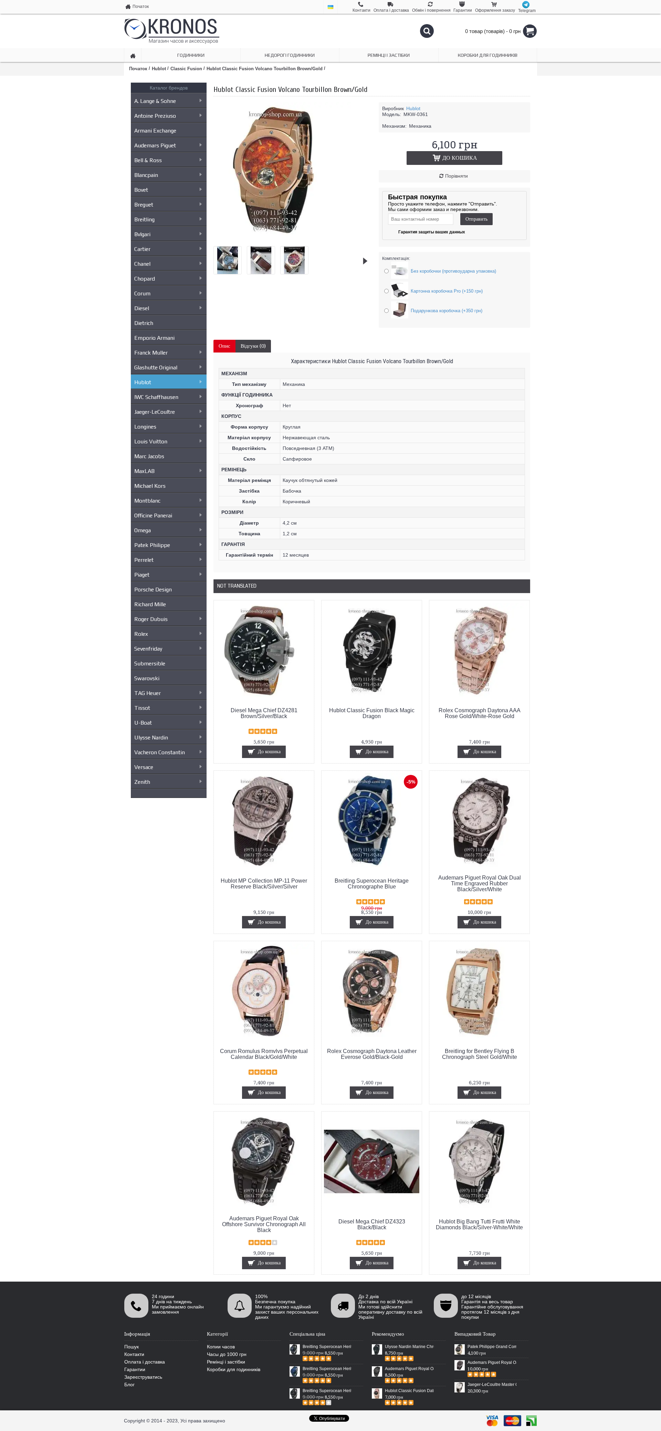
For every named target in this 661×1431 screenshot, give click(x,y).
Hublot (142, 382)
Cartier (142, 249)
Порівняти (456, 176)
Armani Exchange (155, 130)
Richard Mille (150, 604)
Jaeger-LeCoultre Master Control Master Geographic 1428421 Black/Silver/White (492, 1384)
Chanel (142, 264)
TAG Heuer (147, 693)
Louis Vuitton (150, 441)
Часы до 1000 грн (226, 1354)
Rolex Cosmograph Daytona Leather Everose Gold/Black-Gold (372, 1054)
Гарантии (134, 1369)
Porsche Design (153, 589)
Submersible (149, 663)
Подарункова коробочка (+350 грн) (446, 310)
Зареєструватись (143, 1377)
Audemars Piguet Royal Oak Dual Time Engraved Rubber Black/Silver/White (479, 883)
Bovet (141, 190)
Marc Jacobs (149, 456)
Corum (142, 293)
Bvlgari (142, 234)
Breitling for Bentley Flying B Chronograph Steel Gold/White (479, 1054)
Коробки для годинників (233, 1369)
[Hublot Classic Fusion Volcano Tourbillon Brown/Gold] (282, 238)
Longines (145, 426)
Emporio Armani (154, 338)
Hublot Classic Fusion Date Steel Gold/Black (409, 1390)
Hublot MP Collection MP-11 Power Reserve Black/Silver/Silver (264, 884)
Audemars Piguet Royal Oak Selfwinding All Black (409, 1368)
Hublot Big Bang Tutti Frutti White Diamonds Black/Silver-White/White (479, 1224)
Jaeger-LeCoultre (154, 412)
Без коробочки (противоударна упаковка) (453, 271)
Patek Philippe (152, 545)
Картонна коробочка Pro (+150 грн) (447, 291)
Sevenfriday (148, 648)
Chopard (144, 278)
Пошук (131, 1346)
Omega (142, 530)
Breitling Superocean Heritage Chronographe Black (327, 1390)
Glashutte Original (155, 367)
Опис (224, 346)
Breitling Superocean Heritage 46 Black (327, 1346)
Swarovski (146, 678)
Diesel (141, 308)
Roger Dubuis (151, 619)
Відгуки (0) (253, 346)
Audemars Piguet (155, 145)
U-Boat (143, 722)
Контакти (134, 1354)
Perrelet (144, 560)
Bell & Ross (148, 160)
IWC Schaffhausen (156, 397)
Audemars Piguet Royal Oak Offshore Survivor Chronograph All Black (264, 1224)
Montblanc (147, 500)
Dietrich (143, 323)
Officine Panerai (153, 515)
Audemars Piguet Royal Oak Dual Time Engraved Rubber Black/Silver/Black (492, 1362)
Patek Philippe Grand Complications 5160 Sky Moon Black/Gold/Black (492, 1346)
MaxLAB (144, 471)
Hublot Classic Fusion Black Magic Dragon (372, 713)
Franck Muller (151, 352)
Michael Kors (150, 486)
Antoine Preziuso (155, 116)
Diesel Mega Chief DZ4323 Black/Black (371, 1224)
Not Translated (236, 585)
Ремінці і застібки (226, 1362)
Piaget (141, 574)
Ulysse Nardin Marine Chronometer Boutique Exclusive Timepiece (409, 1346)
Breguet (143, 204)
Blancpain (146, 175)
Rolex (141, 634)
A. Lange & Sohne (155, 101)
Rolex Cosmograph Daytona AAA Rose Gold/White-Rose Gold (480, 713)
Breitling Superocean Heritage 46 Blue (327, 1368)
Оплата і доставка (144, 1362)
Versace (143, 767)
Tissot (142, 708)
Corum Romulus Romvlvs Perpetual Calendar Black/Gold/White (264, 1054)
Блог (129, 1384)
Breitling (144, 219)
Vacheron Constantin (159, 752)
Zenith (142, 782)
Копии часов (221, 1346)
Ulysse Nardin (151, 737)
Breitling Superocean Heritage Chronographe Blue (372, 884)
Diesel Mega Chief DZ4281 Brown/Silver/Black (264, 713)
